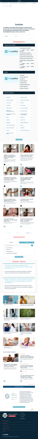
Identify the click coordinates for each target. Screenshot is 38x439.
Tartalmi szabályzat (22, 418)
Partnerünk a (27, 410)
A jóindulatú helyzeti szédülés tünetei (26, 54)
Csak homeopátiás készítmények (11, 253)
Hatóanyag (27, 242)
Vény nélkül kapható (9, 251)
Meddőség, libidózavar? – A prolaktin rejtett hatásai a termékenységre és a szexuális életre (11, 319)
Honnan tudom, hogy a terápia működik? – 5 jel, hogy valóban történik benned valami (10, 365)
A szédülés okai (22, 78)
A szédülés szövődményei (24, 88)
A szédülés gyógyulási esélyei (25, 84)
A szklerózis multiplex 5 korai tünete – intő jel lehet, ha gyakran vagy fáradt (26, 220)
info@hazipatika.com (16, 436)
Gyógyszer (11, 242)
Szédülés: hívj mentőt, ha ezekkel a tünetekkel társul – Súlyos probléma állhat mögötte (10, 157)
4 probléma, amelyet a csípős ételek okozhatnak (26, 200)
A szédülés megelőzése (24, 86)
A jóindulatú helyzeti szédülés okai (25, 53)
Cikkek (16, 36)
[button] (19, 421)
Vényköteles (8, 249)
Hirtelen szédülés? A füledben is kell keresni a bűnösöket (26, 156)
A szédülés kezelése (23, 82)
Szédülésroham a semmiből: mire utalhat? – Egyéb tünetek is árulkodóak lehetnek (10, 178)
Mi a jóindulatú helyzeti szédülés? (25, 48)
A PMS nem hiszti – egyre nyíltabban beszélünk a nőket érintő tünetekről (27, 305)
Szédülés (6, 72)
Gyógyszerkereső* (6, 426)
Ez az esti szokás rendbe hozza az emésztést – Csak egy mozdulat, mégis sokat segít (27, 376)
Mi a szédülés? (22, 75)
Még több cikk (30, 384)
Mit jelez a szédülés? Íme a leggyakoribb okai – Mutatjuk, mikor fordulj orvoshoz (10, 200)
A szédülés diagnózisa (23, 80)
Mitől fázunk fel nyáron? (8, 304)
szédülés (5, 153)
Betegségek (6, 36)
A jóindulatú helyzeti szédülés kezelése (26, 58)
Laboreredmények (6, 420)
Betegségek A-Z (5, 423)
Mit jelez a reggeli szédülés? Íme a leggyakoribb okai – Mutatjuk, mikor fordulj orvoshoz (26, 179)
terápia (5, 362)
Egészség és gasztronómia (24, 197)
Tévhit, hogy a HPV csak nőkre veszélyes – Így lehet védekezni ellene (26, 333)
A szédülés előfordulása (24, 77)
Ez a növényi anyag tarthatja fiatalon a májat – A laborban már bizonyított (26, 366)
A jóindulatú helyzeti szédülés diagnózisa (26, 56)
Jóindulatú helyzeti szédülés (9, 45)
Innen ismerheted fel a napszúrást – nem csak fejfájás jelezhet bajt (10, 220)
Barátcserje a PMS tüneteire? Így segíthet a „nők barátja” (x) (26, 318)
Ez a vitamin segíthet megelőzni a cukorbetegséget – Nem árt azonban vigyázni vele (27, 356)
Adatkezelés (22, 416)
